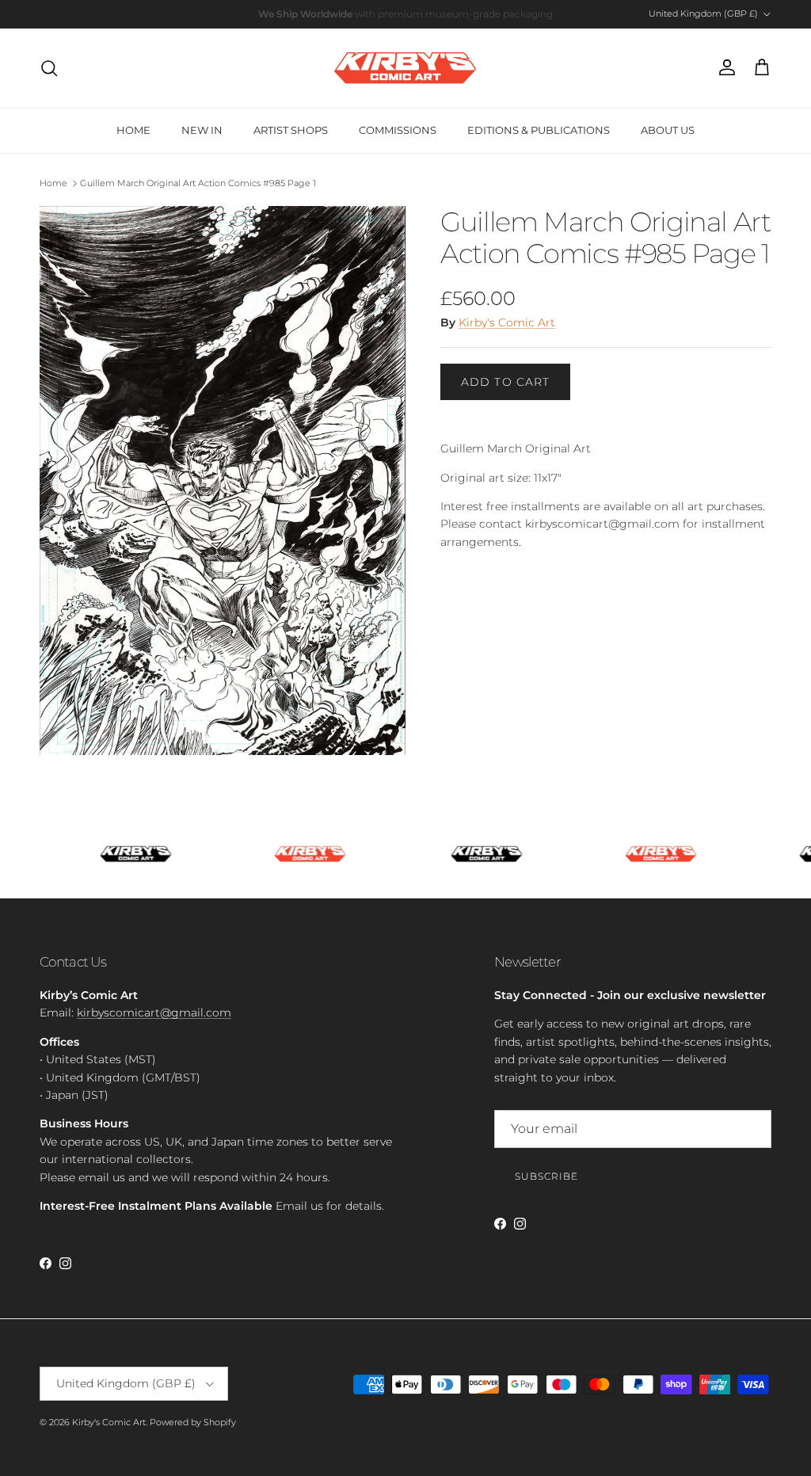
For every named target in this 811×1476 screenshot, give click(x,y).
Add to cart (505, 382)
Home (53, 183)
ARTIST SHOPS (290, 130)
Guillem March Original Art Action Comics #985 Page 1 (198, 183)
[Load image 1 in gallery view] (223, 481)
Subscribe (546, 1176)
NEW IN (202, 130)
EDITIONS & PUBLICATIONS (538, 130)
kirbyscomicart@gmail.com (154, 1012)
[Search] (49, 68)
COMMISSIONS (397, 130)
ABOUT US (668, 130)
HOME (133, 130)
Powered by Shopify (193, 1422)
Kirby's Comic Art (507, 322)
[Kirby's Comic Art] (405, 68)
